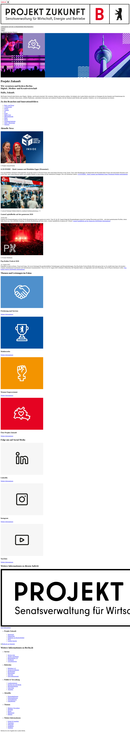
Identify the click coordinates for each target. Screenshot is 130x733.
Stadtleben (11, 726)
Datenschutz (11, 636)
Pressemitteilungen (13, 696)
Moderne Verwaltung (14, 708)
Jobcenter (10, 674)
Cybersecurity (8, 107)
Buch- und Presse (9, 105)
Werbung (6, 124)
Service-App (11, 655)
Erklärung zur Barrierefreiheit (16, 637)
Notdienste (11, 660)
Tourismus (11, 723)
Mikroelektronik (8, 116)
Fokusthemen (11, 701)
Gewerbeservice (12, 661)
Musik (6, 119)
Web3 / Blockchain (9, 123)
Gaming (6, 110)
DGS (9, 639)
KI (5, 112)
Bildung (10, 714)
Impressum (11, 634)
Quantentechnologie (9, 121)
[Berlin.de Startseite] (5, 3)
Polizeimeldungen (13, 698)
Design (6, 108)
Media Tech (7, 115)
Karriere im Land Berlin (14, 684)
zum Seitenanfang (6, 627)
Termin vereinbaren (13, 656)
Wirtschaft (10, 724)
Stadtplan (10, 727)
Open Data (11, 688)
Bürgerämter (11, 673)
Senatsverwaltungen (13, 670)
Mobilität (10, 709)
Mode (6, 118)
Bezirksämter (11, 671)
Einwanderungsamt (13, 676)
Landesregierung (12, 683)
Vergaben (10, 689)
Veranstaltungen (12, 699)
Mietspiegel (11, 713)
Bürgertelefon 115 (13, 658)
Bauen (9, 711)
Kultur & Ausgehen (13, 721)
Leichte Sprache (12, 641)
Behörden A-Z (12, 668)
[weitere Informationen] (65, 23)
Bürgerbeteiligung (13, 686)
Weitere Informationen (7, 314)
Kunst (6, 113)
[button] (65, 32)
